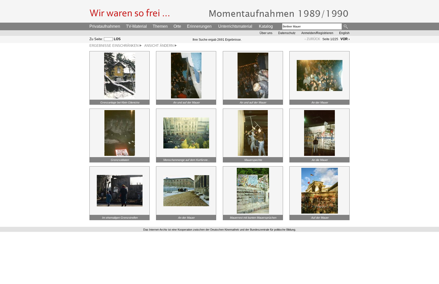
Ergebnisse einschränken (114, 46)
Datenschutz (286, 33)
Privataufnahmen (104, 26)
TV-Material (136, 26)
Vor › (345, 39)
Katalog (266, 26)
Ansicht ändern (159, 46)
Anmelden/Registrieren (317, 33)
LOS (117, 39)
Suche (346, 26)
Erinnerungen (199, 26)
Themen (160, 26)
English (344, 33)
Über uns (266, 33)
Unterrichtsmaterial (235, 26)
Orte (177, 26)
